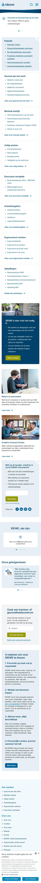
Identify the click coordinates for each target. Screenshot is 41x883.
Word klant (11, 765)
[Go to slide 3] (19, 549)
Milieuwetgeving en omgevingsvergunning (16, 188)
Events (6, 835)
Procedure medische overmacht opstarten (19, 57)
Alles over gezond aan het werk (17, 101)
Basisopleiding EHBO (15, 272)
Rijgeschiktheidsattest (15, 91)
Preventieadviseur (14, 149)
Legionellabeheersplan (16, 221)
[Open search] (31, 4)
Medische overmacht (15, 87)
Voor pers (8, 827)
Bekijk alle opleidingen (13, 293)
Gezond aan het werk (12, 791)
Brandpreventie (13, 156)
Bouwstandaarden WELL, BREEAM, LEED (21, 181)
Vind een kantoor (16, 635)
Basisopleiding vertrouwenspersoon (21, 280)
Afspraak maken (13, 45)
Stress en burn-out (14, 129)
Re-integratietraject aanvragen (19, 52)
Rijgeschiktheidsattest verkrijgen (20, 48)
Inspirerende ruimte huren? (14, 842)
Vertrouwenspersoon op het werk (20, 115)
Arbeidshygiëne (10, 803)
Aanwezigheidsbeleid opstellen (19, 66)
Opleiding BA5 (13, 287)
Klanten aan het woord (13, 846)
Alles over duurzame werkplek (17, 196)
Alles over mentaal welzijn (15, 135)
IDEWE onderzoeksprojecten (15, 839)
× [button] (38, 853)
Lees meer (6, 410)
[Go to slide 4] (21, 549)
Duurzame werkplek (12, 810)
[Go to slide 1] (18, 30)
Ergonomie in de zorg (15, 252)
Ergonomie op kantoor (16, 245)
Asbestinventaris (13, 210)
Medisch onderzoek (15, 80)
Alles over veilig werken (14, 166)
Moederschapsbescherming (18, 95)
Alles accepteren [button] (11, 879)
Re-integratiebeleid (14, 84)
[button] (20, 874)
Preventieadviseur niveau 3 (18, 276)
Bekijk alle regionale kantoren (18, 640)
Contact (7, 824)
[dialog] (20, 867)
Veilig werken (9, 799)
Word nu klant (13, 358)
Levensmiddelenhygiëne (16, 214)
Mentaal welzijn (10, 795)
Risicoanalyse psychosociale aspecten (18, 120)
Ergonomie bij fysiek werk (17, 249)
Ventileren (11, 217)
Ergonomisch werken (12, 806)
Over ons (7, 820)
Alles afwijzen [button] (30, 879)
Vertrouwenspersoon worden (18, 62)
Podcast (7, 850)
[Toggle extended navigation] (36, 4)
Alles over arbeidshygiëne (15, 227)
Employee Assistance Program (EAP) (21, 125)
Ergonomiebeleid (14, 241)
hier (18, 503)
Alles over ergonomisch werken (17, 258)
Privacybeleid (14, 872)
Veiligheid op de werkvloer (17, 160)
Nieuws (7, 831)
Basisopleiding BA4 (14, 284)
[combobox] (20, 628)
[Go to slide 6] (24, 549)
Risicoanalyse (12, 153)
